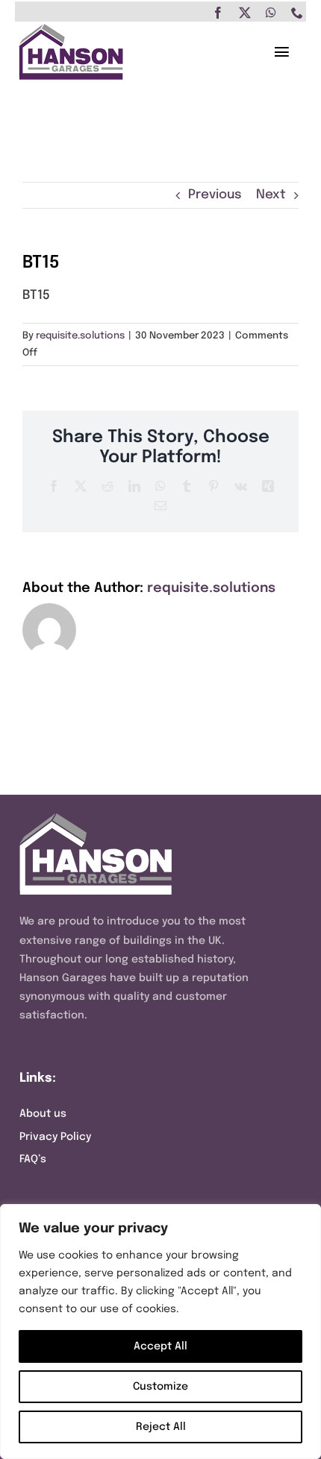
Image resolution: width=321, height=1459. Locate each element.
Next (271, 195)
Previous (215, 195)
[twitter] (245, 13)
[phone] (297, 13)
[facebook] (218, 13)
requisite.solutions (80, 336)
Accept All (160, 1346)
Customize (160, 1386)
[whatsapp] (271, 13)
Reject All (161, 1427)
